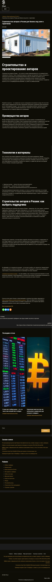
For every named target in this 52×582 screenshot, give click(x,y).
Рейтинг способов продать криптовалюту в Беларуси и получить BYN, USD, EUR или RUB (22, 445)
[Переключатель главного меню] (5, 9)
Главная (11, 553)
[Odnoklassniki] (10, 309)
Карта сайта (47, 578)
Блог (45, 553)
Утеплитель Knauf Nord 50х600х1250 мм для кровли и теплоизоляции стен (19, 451)
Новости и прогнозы (9, 478)
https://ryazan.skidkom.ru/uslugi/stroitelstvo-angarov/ (14, 300)
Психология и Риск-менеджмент (12, 485)
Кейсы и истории (9, 474)
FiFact (4, 6)
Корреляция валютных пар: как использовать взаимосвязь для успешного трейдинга (35, 411)
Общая (6, 480)
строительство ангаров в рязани (9, 273)
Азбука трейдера (9, 465)
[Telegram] (6, 309)
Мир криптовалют (9, 476)
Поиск (3, 428)
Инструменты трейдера (10, 471)
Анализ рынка (8, 467)
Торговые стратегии (9, 487)
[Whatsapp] (3, 309)
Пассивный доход (9, 483)
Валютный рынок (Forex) (10, 469)
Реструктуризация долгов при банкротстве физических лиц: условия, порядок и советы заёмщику (25, 442)
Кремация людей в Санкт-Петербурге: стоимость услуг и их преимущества (19, 453)
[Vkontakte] (8, 309)
